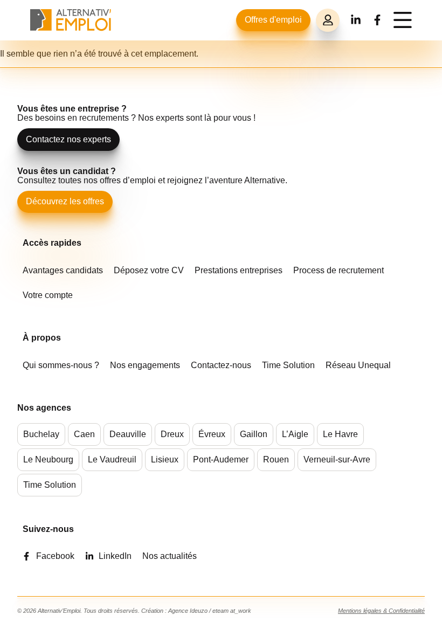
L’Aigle (295, 434)
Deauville (127, 434)
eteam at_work (231, 610)
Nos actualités (169, 556)
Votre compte (48, 295)
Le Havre (340, 434)
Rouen (276, 459)
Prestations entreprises (238, 270)
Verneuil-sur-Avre (336, 459)
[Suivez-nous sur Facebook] (377, 20)
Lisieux (164, 459)
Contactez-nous (221, 365)
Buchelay (41, 434)
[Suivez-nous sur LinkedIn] (356, 20)
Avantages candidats (63, 270)
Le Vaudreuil (112, 459)
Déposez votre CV (149, 270)
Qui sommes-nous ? (61, 365)
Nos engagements (145, 365)
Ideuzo (199, 610)
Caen (84, 434)
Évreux (211, 434)
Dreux (172, 434)
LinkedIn (115, 556)
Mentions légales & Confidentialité (381, 610)
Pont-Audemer (220, 459)
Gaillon (253, 434)
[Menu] (402, 20)
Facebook (55, 556)
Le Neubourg (48, 459)
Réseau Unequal (358, 365)
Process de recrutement (338, 270)
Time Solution (288, 365)
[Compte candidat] (328, 20)
